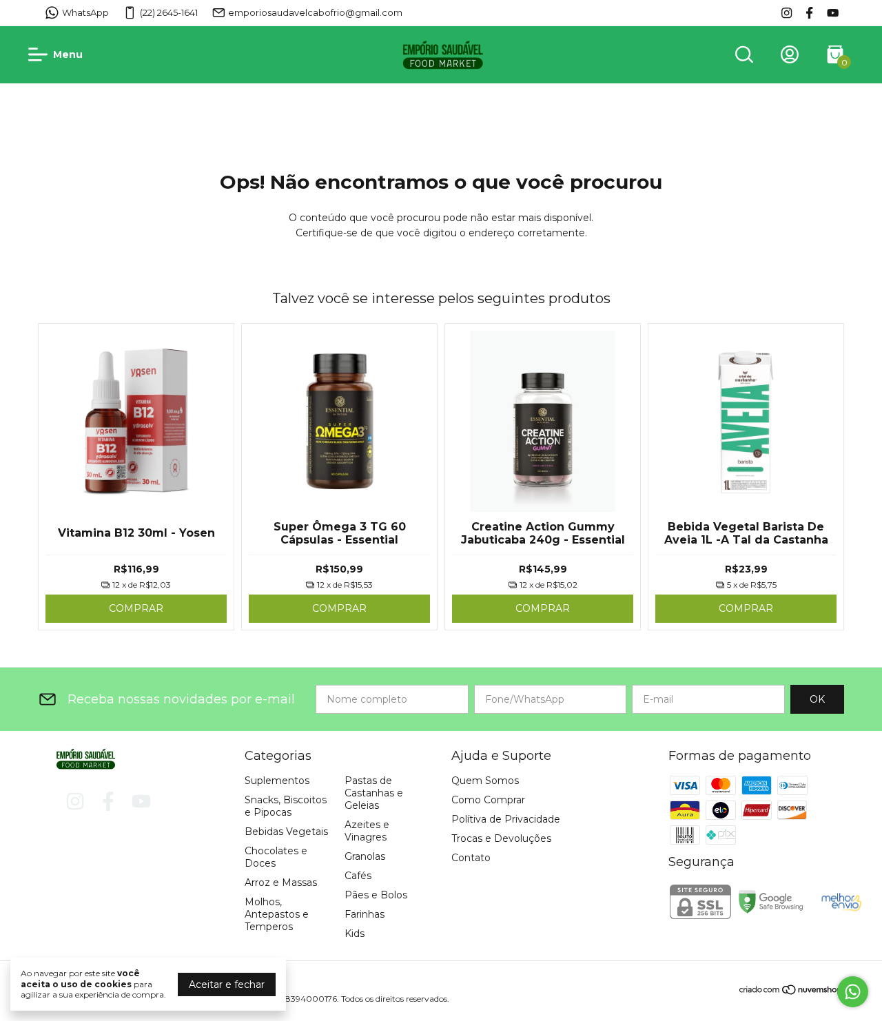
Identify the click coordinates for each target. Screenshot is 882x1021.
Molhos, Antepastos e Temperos (277, 914)
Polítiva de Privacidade (505, 819)
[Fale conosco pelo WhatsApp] (852, 991)
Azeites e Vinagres (367, 830)
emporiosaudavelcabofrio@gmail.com (315, 12)
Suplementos (277, 780)
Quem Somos (485, 780)
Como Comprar (488, 800)
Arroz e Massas (281, 882)
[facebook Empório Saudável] (809, 12)
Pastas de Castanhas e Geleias (374, 793)
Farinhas (364, 914)
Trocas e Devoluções (501, 838)
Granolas (365, 856)
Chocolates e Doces (276, 857)
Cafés (358, 875)
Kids (355, 933)
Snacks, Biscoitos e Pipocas (286, 806)
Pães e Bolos (376, 895)
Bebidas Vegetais (286, 831)
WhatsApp (85, 12)
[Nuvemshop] (791, 992)
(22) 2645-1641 (169, 12)
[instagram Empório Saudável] (786, 12)
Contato (471, 858)
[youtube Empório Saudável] (832, 12)
